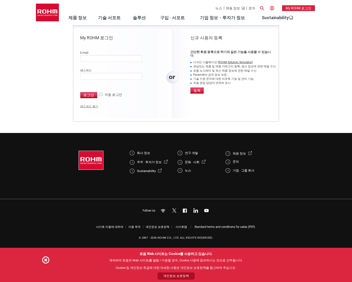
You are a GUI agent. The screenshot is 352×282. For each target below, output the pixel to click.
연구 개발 (191, 153)
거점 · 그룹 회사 (243, 170)
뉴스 (218, 8)
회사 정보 (143, 153)
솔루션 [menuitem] (139, 17)
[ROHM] (47, 14)
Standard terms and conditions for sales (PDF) (224, 227)
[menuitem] (275, 18)
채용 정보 (233, 8)
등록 (197, 90)
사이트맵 (181, 227)
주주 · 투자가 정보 (149, 162)
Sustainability (275, 17)
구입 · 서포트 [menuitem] (172, 17)
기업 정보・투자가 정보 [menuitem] (222, 17)
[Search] (262, 8)
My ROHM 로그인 (298, 8)
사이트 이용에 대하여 (109, 227)
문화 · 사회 (192, 162)
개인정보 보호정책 (157, 227)
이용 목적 (134, 227)
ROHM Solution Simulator (235, 62)
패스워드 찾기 (89, 106)
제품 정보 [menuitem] (77, 17)
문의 (252, 8)
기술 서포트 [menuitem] (109, 17)
